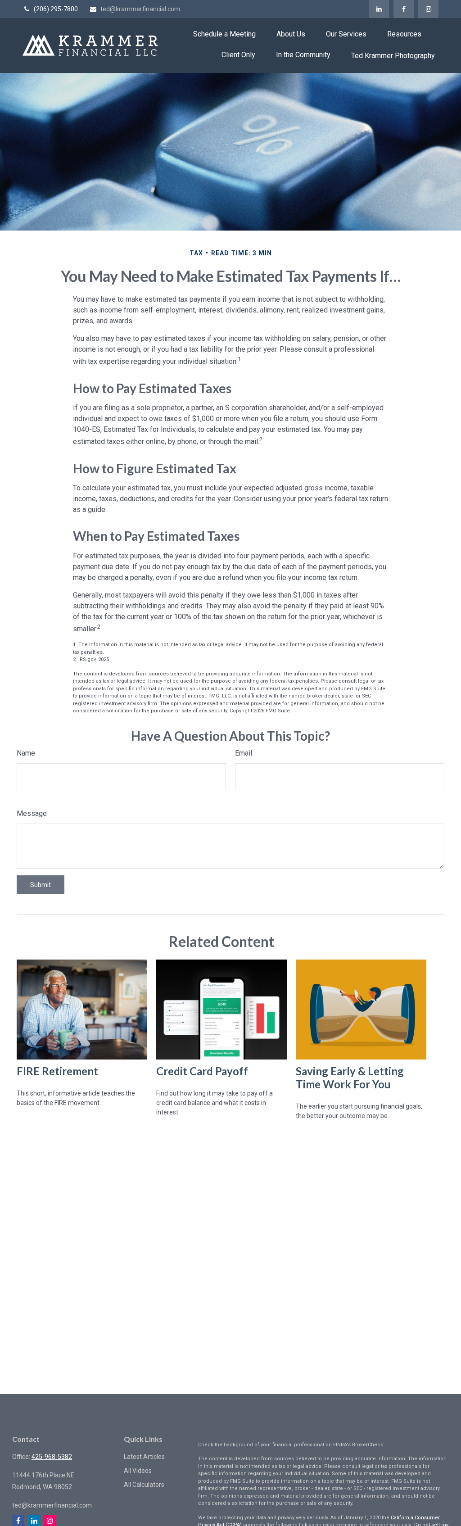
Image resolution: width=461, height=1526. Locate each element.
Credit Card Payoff (202, 1071)
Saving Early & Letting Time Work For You (350, 1077)
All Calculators (144, 1484)
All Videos (138, 1470)
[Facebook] (403, 9)
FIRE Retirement (57, 1071)
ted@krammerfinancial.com (140, 9)
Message (32, 813)
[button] (224, 34)
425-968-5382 (52, 1456)
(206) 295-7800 (56, 9)
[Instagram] (428, 9)
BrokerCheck (367, 1445)
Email (243, 753)
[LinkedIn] (379, 9)
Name (26, 753)
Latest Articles (144, 1456)
